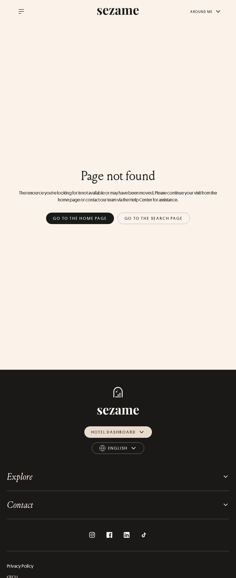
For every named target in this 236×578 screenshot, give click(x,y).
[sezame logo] (118, 11)
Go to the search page (154, 218)
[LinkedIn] (127, 535)
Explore (20, 476)
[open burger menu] (21, 11)
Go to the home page (80, 218)
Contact (20, 504)
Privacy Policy (20, 566)
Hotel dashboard (113, 432)
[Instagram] (92, 535)
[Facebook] (109, 535)
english (123, 449)
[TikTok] (144, 535)
